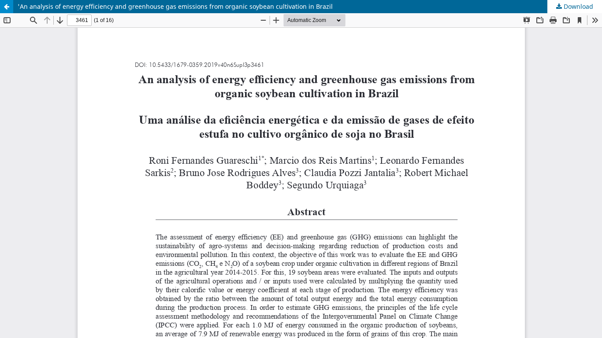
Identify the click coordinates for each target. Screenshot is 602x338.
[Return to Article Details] (6, 6)
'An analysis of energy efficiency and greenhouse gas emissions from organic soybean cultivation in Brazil (175, 6)
